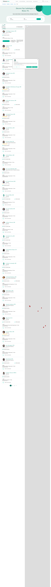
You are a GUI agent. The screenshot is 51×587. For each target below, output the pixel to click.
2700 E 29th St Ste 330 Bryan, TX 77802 (8, 107)
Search (43, 1)
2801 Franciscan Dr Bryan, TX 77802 (7, 379)
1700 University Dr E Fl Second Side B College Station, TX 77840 (11, 325)
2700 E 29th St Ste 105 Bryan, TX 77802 (8, 38)
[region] (26, 64)
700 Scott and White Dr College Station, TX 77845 (9, 338)
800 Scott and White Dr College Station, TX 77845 (9, 66)
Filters (3, 25)
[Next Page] (16, 385)
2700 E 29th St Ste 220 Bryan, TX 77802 (8, 229)
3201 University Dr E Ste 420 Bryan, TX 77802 (8, 162)
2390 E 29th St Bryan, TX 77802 (7, 243)
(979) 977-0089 (6, 41)
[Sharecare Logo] (6, 1)
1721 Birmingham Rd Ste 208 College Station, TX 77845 (10, 284)
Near (24, 18)
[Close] (37, 60)
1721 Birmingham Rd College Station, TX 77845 (9, 202)
